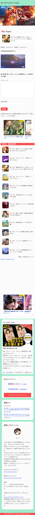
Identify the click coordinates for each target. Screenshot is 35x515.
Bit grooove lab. (6, 313)
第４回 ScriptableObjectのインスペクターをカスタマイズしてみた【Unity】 (17, 414)
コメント (4, 80)
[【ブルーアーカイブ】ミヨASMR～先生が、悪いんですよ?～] (14, 128)
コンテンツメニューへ (17, 395)
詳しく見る (6, 372)
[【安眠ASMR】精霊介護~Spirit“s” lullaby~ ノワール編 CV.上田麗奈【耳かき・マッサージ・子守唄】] (13, 302)
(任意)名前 (4, 101)
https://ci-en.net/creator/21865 (12, 478)
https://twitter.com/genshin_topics (14, 497)
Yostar (5, 138)
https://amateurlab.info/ (10, 472)
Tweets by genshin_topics (7, 259)
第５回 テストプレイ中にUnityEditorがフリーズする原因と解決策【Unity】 (17, 409)
